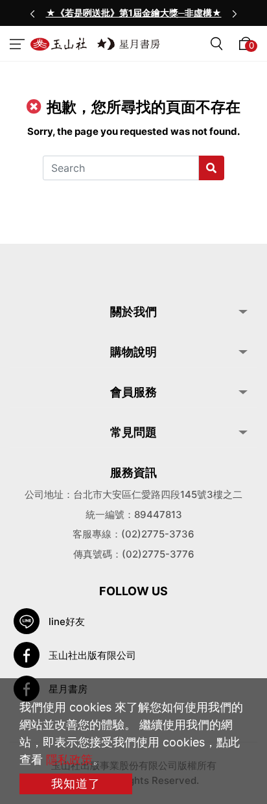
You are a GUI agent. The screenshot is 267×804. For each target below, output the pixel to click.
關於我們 (133, 311)
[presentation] (32, 13)
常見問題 (133, 432)
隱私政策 (69, 759)
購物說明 (133, 352)
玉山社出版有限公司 (92, 655)
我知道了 (75, 783)
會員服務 (133, 392)
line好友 (67, 621)
